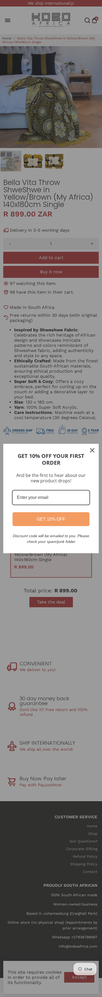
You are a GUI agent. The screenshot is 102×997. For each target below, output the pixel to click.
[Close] (92, 450)
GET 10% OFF (51, 519)
